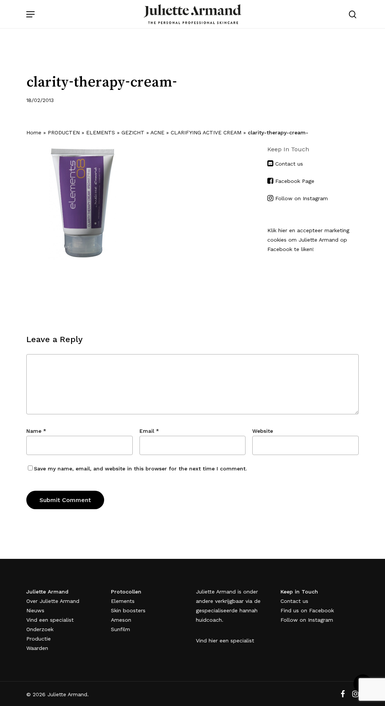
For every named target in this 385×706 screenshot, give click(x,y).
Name (36, 431)
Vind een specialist (50, 620)
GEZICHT (132, 132)
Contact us (288, 164)
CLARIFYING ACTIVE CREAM (206, 132)
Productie (38, 639)
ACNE (157, 132)
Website (262, 431)
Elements (123, 601)
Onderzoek (39, 629)
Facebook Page (294, 181)
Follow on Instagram (301, 198)
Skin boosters (128, 610)
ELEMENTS (100, 132)
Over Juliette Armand (52, 601)
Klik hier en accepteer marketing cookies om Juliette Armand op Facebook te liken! (308, 239)
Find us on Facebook (307, 610)
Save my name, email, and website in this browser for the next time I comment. (140, 469)
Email (149, 431)
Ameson (121, 620)
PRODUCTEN (64, 132)
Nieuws (35, 610)
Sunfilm (120, 629)
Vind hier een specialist (225, 641)
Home (33, 132)
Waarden (37, 648)
